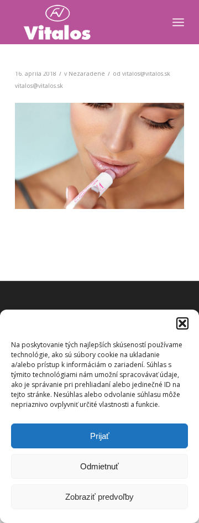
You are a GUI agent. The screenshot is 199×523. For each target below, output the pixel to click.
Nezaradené (87, 73)
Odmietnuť (99, 466)
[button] (182, 323)
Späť (39, 152)
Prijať (99, 436)
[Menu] (178, 22)
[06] (172, 202)
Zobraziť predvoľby (99, 496)
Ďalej (159, 152)
